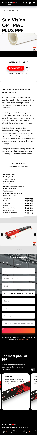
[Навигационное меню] (34, 3)
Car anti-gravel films (12, 10)
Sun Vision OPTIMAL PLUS (9, 14)
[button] (23, 3)
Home (3, 10)
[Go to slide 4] (21, 249)
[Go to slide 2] (17, 249)
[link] (27, 3)
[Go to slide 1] (15, 249)
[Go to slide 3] (19, 249)
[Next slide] (35, 234)
